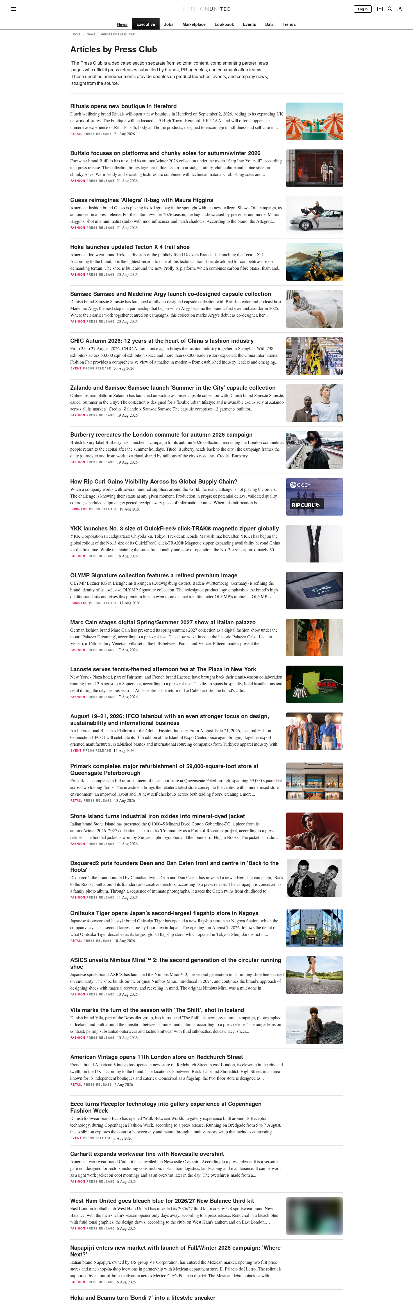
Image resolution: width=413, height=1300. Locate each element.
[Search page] (390, 9)
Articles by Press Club (118, 34)
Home (76, 34)
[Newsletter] (380, 9)
